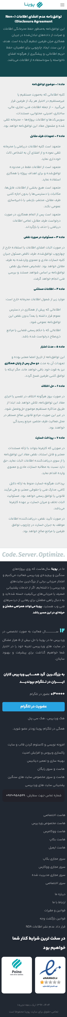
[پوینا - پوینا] (33, 5)
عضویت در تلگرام (33, 707)
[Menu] (62, 4)
